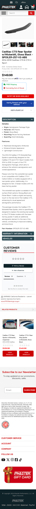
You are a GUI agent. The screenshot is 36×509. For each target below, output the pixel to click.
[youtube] (3, 459)
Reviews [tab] (7, 276)
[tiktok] (21, 459)
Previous (29, 309)
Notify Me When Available (18, 96)
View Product (10, 354)
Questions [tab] (20, 276)
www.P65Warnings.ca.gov (10, 301)
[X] (8, 459)
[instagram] (12, 459)
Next (32, 309)
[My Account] (21, 7)
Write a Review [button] (19, 266)
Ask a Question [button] (19, 270)
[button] (27, 7)
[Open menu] (4, 13)
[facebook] (16, 459)
